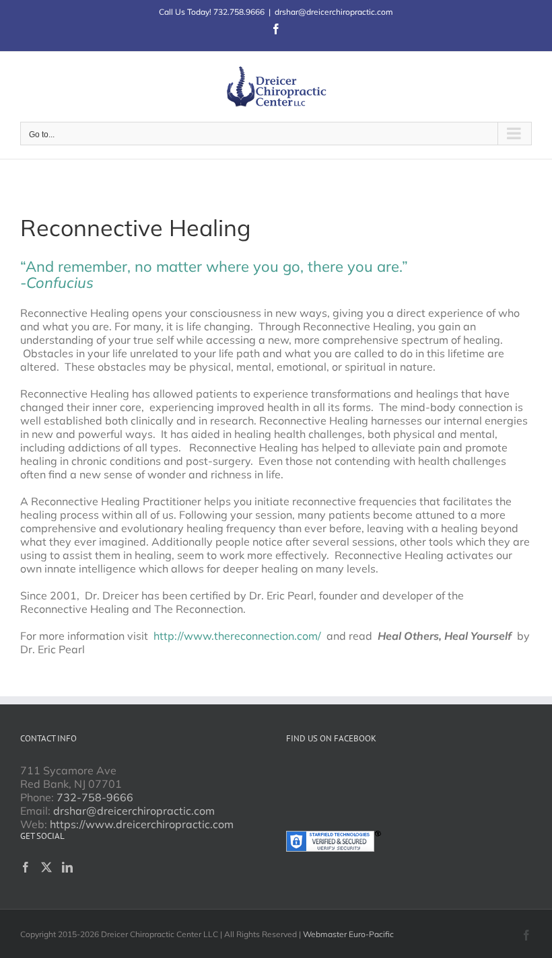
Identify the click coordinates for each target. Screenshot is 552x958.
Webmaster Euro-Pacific (348, 934)
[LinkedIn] (67, 867)
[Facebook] (25, 867)
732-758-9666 (95, 797)
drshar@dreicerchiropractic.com (334, 12)
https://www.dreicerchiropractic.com (142, 824)
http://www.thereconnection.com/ (237, 635)
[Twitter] (46, 867)
